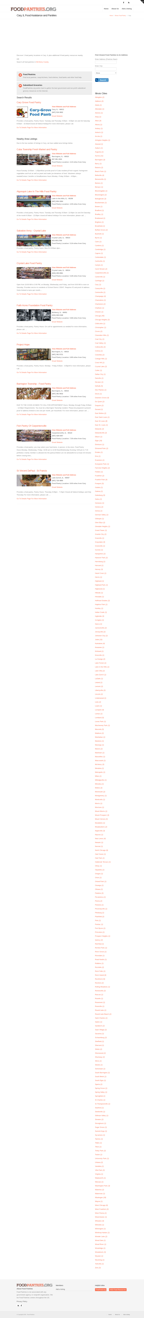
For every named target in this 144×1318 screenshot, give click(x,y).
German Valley (101, 515)
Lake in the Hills (102, 667)
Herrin (98, 577)
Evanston (99, 460)
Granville (99, 538)
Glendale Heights (102, 526)
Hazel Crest (100, 573)
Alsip (98, 117)
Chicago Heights (102, 320)
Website (59, 116)
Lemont (99, 686)
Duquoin (99, 405)
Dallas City (100, 374)
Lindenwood (100, 698)
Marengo (99, 745)
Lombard (99, 718)
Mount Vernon (101, 819)
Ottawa (99, 889)
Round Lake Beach (103, 1014)
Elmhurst (99, 444)
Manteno (99, 741)
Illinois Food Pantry (120, 15)
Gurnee (99, 550)
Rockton (99, 983)
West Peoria (101, 1213)
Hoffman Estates (102, 601)
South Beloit (100, 1076)
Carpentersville (102, 273)
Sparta (98, 1084)
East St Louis (101, 421)
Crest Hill (99, 363)
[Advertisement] (72, 33)
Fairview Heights (102, 468)
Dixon (98, 394)
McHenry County (42, 62)
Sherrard (99, 1045)
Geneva (99, 507)
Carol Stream (101, 269)
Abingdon (99, 97)
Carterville (100, 277)
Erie (98, 456)
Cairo (98, 242)
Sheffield (99, 1041)
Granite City (100, 534)
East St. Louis (101, 425)
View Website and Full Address (64, 107)
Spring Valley (101, 1092)
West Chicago (101, 1205)
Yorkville (99, 1264)
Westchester (101, 1217)
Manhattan (100, 737)
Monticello (100, 799)
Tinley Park (100, 1151)
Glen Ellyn (100, 522)
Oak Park (100, 858)
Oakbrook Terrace (103, 862)
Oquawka (99, 870)
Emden (99, 452)
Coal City (99, 339)
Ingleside (99, 616)
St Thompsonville (102, 1104)
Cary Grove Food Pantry (29, 102)
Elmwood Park (101, 448)
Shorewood (100, 1053)
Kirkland (99, 651)
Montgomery (101, 796)
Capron (99, 253)
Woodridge (100, 1248)
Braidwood (100, 218)
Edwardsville (101, 433)
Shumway (100, 1057)
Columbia (99, 355)
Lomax (98, 714)
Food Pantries (34, 10)
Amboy (99, 128)
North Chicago (101, 850)
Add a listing (127, 9)
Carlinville (100, 261)
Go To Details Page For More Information (32, 127)
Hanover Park (101, 558)
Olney (98, 866)
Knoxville (99, 655)
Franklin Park (101, 480)
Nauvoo (99, 835)
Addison (99, 101)
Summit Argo (101, 1131)
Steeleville (100, 1112)
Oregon (99, 874)
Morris (98, 803)
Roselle (99, 998)
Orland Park (100, 881)
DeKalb (99, 386)
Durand (99, 409)
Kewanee (99, 647)
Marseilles (100, 757)
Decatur (99, 382)
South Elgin (100, 1080)
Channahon (100, 300)
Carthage (99, 281)
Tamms (99, 1139)
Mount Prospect (102, 815)
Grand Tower (101, 530)
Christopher (100, 327)
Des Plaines (100, 390)
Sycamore (100, 1135)
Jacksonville (101, 628)
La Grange (100, 659)
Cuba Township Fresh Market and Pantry (37, 149)
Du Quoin (99, 402)
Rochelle (99, 967)
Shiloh (98, 1049)
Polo (98, 920)
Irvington (99, 620)
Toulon (98, 1155)
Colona (99, 351)
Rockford (100, 979)
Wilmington (100, 1229)
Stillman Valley (101, 1115)
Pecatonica (100, 897)
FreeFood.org (101, 1290)
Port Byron (100, 928)
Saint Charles (101, 1018)
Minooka (99, 784)
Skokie (99, 1065)
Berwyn (99, 187)
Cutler (98, 370)
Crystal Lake (101, 366)
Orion (98, 878)
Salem (98, 1022)
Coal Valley (100, 343)
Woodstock (100, 1252)
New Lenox (100, 838)
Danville (99, 378)
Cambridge (100, 249)
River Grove (100, 952)
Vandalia (99, 1166)
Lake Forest (100, 663)
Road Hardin (101, 959)
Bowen (98, 206)
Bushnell (99, 234)
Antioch (99, 132)
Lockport (99, 710)
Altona (98, 125)
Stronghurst (100, 1123)
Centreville (100, 292)
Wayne (99, 1201)
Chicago (99, 316)
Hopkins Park (101, 604)
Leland (98, 682)
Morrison (99, 807)
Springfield (100, 1096)
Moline (98, 788)
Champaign (100, 296)
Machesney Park (102, 725)
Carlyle (99, 265)
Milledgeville (101, 780)
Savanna (99, 1034)
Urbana (99, 1162)
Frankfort (99, 476)
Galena (99, 491)
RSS (18, 1305)
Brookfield (100, 226)
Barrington (100, 160)
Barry (98, 164)
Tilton (98, 1147)
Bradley (99, 214)
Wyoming (99, 1260)
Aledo (98, 105)
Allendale (99, 109)
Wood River (100, 1244)
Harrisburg (100, 561)
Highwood (100, 589)
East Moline (100, 413)
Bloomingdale (101, 191)
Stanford (99, 1108)
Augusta (99, 152)
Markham (99, 753)
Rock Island (100, 975)
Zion (98, 1268)
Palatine (99, 893)
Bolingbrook (100, 199)
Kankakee (100, 643)
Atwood (99, 144)
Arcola (98, 136)
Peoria (98, 901)
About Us (115, 9)
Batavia (99, 167)
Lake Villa (100, 671)
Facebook (21, 1305)
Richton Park (101, 948)
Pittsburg (99, 913)
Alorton (99, 113)
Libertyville (100, 690)
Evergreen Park (102, 464)
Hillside (99, 593)
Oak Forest (100, 854)
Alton (98, 121)
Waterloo (99, 1190)
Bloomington (101, 195)
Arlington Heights (102, 140)
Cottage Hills (101, 359)
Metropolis (100, 772)
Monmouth (100, 792)
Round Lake (100, 1010)
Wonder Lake (101, 1236)
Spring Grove (101, 1088)
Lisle (98, 702)
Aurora (99, 156)
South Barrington (102, 1073)
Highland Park (101, 585)
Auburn (99, 148)
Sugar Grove (101, 1127)
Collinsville (100, 347)
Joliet (98, 640)
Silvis (98, 1061)
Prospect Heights (102, 936)
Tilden (98, 1143)
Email (54, 116)
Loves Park (100, 721)
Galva (98, 499)
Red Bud (99, 944)
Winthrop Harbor (102, 1233)
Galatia (99, 487)
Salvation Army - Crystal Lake (31, 230)
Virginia (99, 1174)
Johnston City (101, 636)
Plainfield (99, 917)
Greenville (100, 546)
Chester (99, 312)
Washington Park (102, 1186)
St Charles (100, 1100)
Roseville (99, 1006)
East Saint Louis (102, 417)
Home (106, 9)
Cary (98, 284)
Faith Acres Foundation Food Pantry (34, 305)
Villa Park (100, 1170)
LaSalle (99, 679)
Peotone (99, 905)
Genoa (98, 511)
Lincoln (99, 694)
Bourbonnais (101, 203)
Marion (99, 749)
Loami (98, 706)
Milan (98, 776)
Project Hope (23, 344)
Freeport (99, 483)
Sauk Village (101, 1030)
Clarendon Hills (102, 335)
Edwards (99, 429)
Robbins (99, 963)
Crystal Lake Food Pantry (29, 263)
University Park (102, 1158)
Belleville (99, 175)
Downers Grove (102, 398)
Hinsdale (99, 597)
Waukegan (100, 1197)
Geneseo (99, 503)
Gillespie (99, 519)
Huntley (99, 608)
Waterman (100, 1194)
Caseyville (100, 288)
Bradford (99, 210)
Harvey (99, 569)
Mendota (99, 768)
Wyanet (99, 1256)
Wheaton (99, 1221)
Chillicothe (100, 324)
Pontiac (99, 924)
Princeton (100, 932)
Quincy (99, 940)
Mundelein (100, 823)
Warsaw (99, 1182)
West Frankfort (102, 1209)
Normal (99, 846)
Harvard (99, 565)
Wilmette (99, 1225)
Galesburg (100, 495)
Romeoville (100, 991)
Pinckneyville (101, 909)
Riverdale (100, 956)
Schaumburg (101, 1037)
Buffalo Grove (101, 230)
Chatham (99, 308)
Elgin (98, 441)
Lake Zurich (100, 675)
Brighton (99, 222)
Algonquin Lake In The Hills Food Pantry (36, 191)
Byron (98, 238)
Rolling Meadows (102, 987)
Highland (99, 581)
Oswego (99, 885)
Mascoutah (100, 760)
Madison (99, 733)
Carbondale (100, 257)
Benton (99, 183)
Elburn (98, 437)
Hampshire (100, 554)
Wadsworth (100, 1178)
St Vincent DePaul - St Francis (32, 470)
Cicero (98, 331)
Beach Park (100, 171)
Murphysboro (101, 827)
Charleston (100, 304)
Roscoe (99, 995)
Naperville (100, 831)
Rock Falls (100, 971)
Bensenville (100, 179)
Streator (99, 1119)
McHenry (99, 764)
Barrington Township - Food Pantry (34, 383)
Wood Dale (100, 1240)
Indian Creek (101, 612)
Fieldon (99, 472)
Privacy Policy (22, 1301)
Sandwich (100, 1026)
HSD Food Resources (118, 1290)
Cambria (99, 245)
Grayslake (100, 542)
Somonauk (100, 1069)
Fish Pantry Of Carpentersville (31, 425)
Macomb (99, 729)
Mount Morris (101, 811)
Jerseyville (100, 632)
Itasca (98, 624)
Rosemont (100, 1002)
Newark (99, 842)
